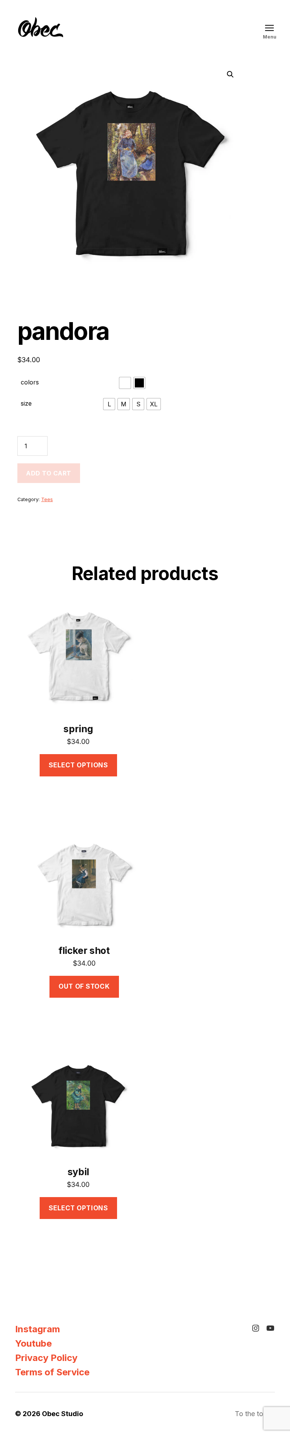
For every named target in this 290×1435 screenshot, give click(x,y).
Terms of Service (52, 1372)
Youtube (33, 1343)
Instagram (37, 1329)
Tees (47, 499)
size (26, 403)
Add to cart (48, 473)
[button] (230, 74)
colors (30, 382)
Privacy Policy (46, 1357)
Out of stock (84, 986)
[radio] (125, 383)
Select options (78, 765)
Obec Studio (62, 1414)
